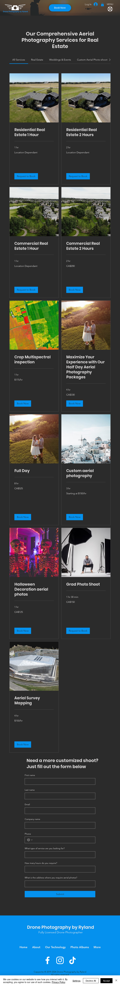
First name (30, 775)
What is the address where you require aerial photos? (51, 877)
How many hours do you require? (41, 863)
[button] (102, 4)
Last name (30, 789)
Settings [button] (76, 980)
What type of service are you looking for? (45, 848)
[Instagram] (60, 960)
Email (27, 804)
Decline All (91, 980)
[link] (18, 59)
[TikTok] (73, 960)
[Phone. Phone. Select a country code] (30, 840)
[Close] (116, 980)
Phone (28, 833)
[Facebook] (47, 960)
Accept (106, 980)
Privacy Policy (58, 982)
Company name (32, 819)
